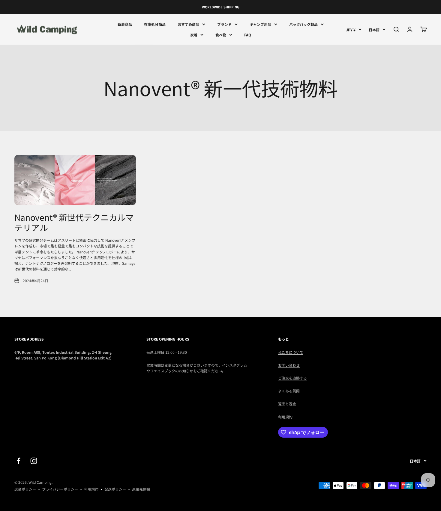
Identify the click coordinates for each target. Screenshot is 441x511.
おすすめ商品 (188, 24)
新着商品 (125, 24)
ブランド (224, 24)
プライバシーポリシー (60, 489)
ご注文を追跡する (292, 377)
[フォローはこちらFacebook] (18, 461)
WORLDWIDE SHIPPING (220, 6)
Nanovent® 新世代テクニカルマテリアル (74, 222)
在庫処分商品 (155, 24)
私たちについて (290, 352)
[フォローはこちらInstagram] (34, 461)
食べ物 (220, 34)
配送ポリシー (115, 489)
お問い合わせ (289, 365)
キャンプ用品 (260, 24)
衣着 (193, 34)
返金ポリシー (25, 489)
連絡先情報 (141, 489)
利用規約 (285, 416)
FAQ (247, 34)
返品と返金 (287, 403)
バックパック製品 (303, 24)
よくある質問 (289, 390)
